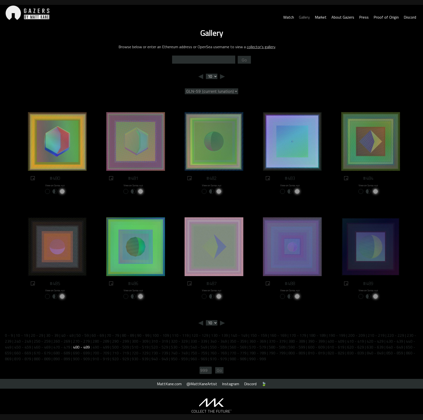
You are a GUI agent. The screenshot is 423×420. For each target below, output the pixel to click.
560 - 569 (238, 347)
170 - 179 (297, 335)
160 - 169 (278, 335)
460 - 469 (42, 347)
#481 (133, 178)
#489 (368, 283)
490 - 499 (101, 347)
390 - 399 (316, 341)
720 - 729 (140, 353)
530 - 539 (179, 347)
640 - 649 (394, 347)
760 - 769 (218, 353)
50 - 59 (82, 335)
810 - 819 (316, 353)
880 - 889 (42, 359)
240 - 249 (22, 341)
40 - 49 (67, 335)
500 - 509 (120, 347)
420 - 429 (375, 341)
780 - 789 (257, 353)
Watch (288, 17)
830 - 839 (355, 353)
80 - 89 (128, 335)
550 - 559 (218, 347)
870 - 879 (22, 359)
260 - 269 (61, 341)
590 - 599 (296, 347)
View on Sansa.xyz (55, 185)
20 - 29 (37, 335)
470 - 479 (61, 347)
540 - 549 (198, 347)
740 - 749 (179, 353)
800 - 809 (296, 353)
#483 (290, 178)
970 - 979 (218, 359)
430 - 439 (394, 341)
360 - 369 (257, 341)
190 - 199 (337, 335)
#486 (133, 283)
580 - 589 (277, 347)
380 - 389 (296, 341)
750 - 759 (198, 353)
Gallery (304, 17)
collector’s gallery (261, 47)
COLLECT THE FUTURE (211, 411)
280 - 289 (101, 341)
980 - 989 (238, 359)
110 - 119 (180, 335)
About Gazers (342, 17)
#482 (211, 178)
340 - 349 (218, 341)
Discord (410, 17)
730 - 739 (159, 353)
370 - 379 (277, 341)
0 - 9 (9, 335)
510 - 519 (140, 347)
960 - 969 (198, 359)
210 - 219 (376, 335)
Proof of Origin (386, 17)
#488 (290, 283)
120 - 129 (199, 335)
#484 (368, 178)
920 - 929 (120, 359)
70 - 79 (113, 335)
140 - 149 (239, 335)
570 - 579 (257, 347)
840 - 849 (375, 353)
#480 (55, 178)
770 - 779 (238, 353)
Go (244, 60)
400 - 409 (336, 341)
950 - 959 (179, 359)
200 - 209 (356, 335)
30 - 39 (52, 335)
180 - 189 (317, 335)
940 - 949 (159, 359)
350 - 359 (238, 341)
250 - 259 (42, 341)
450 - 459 (22, 347)
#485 (55, 283)
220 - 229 (395, 335)
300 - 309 (140, 341)
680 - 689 (61, 353)
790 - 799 (277, 353)
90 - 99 (143, 335)
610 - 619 (336, 347)
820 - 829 (336, 353)
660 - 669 (22, 353)
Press (364, 17)
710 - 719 (120, 353)
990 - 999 (257, 359)
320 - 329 (179, 341)
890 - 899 (61, 359)
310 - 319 (159, 341)
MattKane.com (169, 384)
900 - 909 (81, 359)
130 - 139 (219, 335)
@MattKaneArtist (202, 384)
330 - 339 (198, 341)
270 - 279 (81, 341)
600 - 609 (316, 347)
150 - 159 (258, 335)
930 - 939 (140, 359)
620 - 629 (355, 347)
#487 (211, 283)
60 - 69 (98, 335)
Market (321, 17)
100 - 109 (160, 335)
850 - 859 (394, 353)
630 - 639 (375, 347)
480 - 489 (81, 347)
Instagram (230, 384)
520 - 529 (159, 347)
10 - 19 (22, 335)
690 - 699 (81, 353)
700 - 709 (101, 353)
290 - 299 (120, 341)
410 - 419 (355, 341)
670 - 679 (42, 353)
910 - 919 (101, 359)
